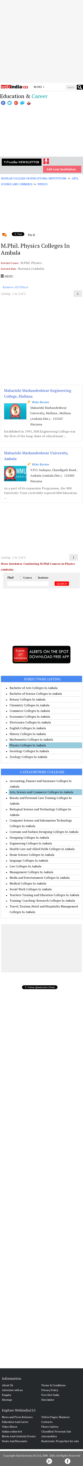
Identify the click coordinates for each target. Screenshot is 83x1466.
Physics (42, 184)
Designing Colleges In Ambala (29, 837)
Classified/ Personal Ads (56, 1431)
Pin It (31, 235)
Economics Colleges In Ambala (30, 716)
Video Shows (9, 1426)
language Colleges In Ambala (29, 860)
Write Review (39, 402)
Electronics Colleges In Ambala (30, 722)
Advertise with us (12, 1390)
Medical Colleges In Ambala (28, 883)
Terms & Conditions (53, 1385)
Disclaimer (47, 1399)
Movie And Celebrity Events (19, 1436)
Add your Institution (61, 169)
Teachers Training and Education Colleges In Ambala (44, 895)
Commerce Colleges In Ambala (30, 711)
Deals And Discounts (14, 1441)
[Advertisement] (41, 41)
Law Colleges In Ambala (26, 866)
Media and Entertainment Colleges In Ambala (40, 878)
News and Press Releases (17, 1417)
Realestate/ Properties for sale (60, 1441)
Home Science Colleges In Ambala (32, 855)
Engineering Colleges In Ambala (31, 843)
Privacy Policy (49, 1390)
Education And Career (15, 1422)
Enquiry (6, 1395)
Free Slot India (50, 1395)
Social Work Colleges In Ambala (31, 889)
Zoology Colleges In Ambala (28, 757)
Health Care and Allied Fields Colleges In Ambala (42, 849)
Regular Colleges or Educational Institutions (33, 178)
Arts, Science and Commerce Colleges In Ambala (41, 792)
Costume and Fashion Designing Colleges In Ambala (44, 832)
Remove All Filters (15, 287)
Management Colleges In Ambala (31, 872)
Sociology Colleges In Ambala (29, 751)
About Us (7, 1385)
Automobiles (49, 1436)
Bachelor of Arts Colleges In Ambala (34, 688)
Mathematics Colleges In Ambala (31, 739)
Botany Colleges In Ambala (28, 699)
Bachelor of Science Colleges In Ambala (36, 694)
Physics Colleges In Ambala (28, 745)
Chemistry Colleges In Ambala (30, 705)
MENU (8, 276)
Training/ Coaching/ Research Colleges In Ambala (42, 900)
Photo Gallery (49, 1426)
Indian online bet (12, 1431)
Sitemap (7, 1399)
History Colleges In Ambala (28, 734)
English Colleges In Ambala (28, 728)
